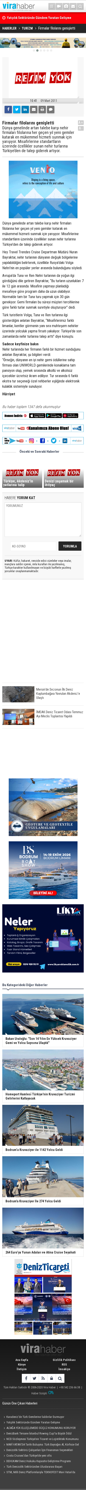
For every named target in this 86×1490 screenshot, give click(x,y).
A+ (80, 122)
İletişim (22, 1369)
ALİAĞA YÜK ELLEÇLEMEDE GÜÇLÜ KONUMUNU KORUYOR (41, 1428)
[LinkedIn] (25, 109)
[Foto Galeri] (66, 6)
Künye (22, 1364)
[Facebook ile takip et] (26, 1378)
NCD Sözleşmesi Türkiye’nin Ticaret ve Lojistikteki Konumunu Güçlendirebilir (40, 1439)
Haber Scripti (39, 1393)
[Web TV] (58, 6)
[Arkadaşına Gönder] (33, 109)
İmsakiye (64, 1369)
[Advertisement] (43, 635)
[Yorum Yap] (50, 109)
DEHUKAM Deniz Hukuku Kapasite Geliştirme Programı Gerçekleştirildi (36, 1461)
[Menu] (51, 6)
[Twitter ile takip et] (34, 1378)
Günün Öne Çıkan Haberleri (19, 1403)
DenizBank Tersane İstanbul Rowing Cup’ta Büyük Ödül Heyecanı (37, 1434)
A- (81, 128)
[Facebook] (8, 109)
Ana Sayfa (21, 1360)
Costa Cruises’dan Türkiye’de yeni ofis (29, 1455)
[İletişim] (73, 6)
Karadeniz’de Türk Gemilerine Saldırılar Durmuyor (35, 1417)
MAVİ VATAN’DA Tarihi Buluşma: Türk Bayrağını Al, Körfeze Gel (42, 1444)
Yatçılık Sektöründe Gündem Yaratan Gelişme (33, 1422)
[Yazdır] (42, 109)
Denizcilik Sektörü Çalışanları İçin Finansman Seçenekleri (39, 1450)
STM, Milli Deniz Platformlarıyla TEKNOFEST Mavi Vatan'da (40, 1472)
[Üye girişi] (51, 1378)
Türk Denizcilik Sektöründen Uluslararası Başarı (34, 1466)
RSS (64, 1364)
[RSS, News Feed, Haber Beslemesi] (43, 1378)
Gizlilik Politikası (64, 1360)
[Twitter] (16, 109)
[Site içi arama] (80, 6)
